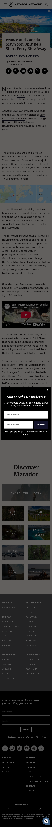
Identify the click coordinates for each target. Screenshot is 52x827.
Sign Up (41, 424)
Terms (33, 432)
